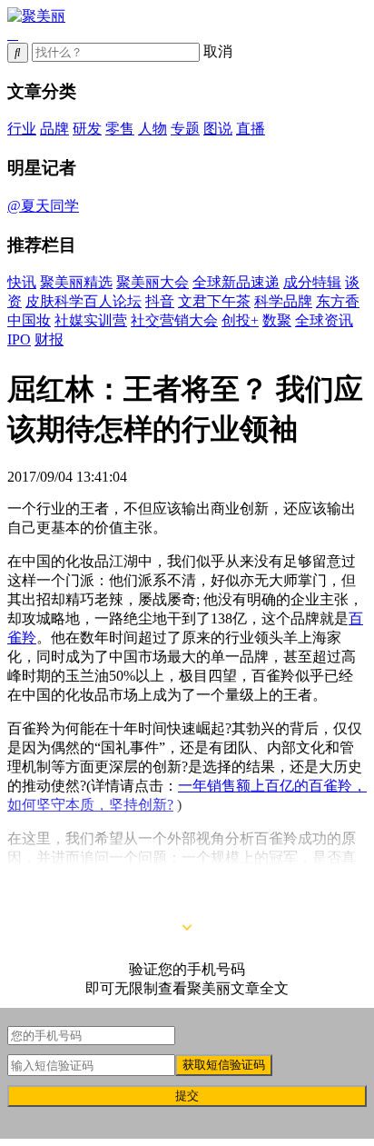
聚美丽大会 (152, 282)
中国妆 (29, 320)
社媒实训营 (90, 320)
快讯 (21, 282)
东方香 (337, 301)
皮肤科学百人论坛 (83, 301)
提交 (187, 1095)
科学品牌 (283, 301)
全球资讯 (324, 320)
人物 (152, 128)
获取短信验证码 (223, 1064)
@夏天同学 (43, 206)
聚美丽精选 (76, 282)
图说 (217, 128)
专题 (185, 128)
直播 (250, 128)
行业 (21, 128)
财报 (49, 339)
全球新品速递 (236, 282)
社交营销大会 (174, 320)
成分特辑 (312, 282)
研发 (87, 128)
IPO (19, 339)
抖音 (159, 301)
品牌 (54, 128)
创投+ (240, 320)
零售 (119, 128)
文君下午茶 (214, 301)
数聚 (276, 320)
